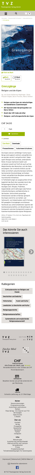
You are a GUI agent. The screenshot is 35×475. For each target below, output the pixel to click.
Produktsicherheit (17, 449)
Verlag (17, 424)
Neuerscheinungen (17, 404)
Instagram (17, 434)
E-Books (17, 417)
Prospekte (17, 426)
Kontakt (17, 423)
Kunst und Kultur (22, 301)
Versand (27, 366)
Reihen (17, 409)
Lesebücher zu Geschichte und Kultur (16, 306)
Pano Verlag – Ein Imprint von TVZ (17, 411)
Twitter (17, 432)
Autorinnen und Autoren (17, 407)
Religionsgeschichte (10, 310)
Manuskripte (17, 440)
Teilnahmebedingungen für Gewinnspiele (17, 451)
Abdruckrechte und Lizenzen (17, 443)
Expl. (10, 129)
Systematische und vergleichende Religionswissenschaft (17, 320)
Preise (17, 447)
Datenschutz (16, 459)
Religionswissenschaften (11, 314)
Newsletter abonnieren (18, 464)
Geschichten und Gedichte (12, 297)
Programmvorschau (17, 406)
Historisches (7, 301)
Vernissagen (17, 413)
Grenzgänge (6, 20)
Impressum (6, 459)
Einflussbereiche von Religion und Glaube (17, 291)
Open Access (17, 415)
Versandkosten (17, 445)
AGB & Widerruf (27, 459)
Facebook (17, 430)
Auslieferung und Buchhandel (17, 442)
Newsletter (18, 428)
